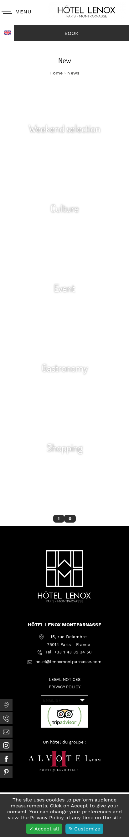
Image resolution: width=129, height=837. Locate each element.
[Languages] (7, 33)
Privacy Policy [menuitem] (64, 687)
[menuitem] (6, 705)
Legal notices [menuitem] (64, 679)
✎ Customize (84, 829)
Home (56, 72)
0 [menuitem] (70, 518)
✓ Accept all (44, 829)
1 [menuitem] (58, 518)
